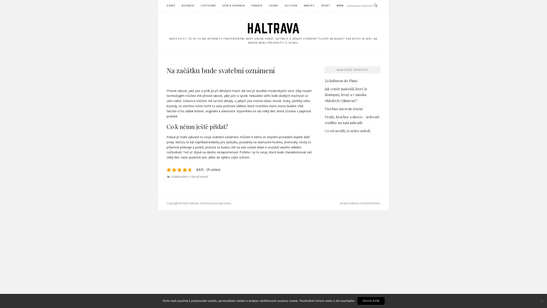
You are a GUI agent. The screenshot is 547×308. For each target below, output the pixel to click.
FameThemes (372, 203)
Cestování (208, 5)
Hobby (273, 5)
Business (188, 5)
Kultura (291, 5)
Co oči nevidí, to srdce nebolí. (348, 131)
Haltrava (273, 28)
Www (340, 5)
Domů (171, 5)
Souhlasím (371, 301)
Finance (257, 5)
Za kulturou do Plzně (341, 80)
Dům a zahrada (233, 5)
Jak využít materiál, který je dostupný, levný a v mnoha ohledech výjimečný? (346, 95)
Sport (325, 5)
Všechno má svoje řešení (344, 109)
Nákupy (309, 5)
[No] (542, 301)
